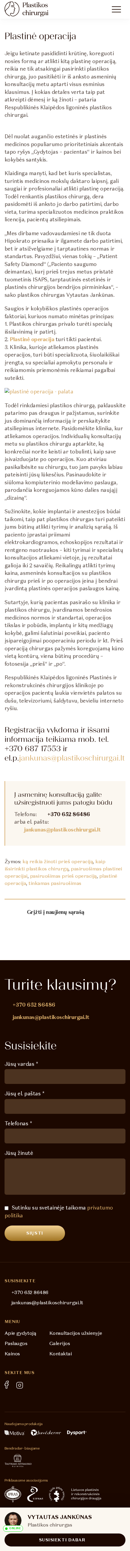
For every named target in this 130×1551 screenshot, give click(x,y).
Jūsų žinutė (19, 1153)
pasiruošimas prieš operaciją (63, 876)
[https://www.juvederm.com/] (46, 1433)
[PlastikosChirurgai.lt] (32, 9)
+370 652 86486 (68, 814)
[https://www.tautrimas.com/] (18, 1460)
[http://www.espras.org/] (35, 1494)
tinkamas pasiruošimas (54, 883)
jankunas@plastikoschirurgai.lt (72, 757)
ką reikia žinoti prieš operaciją (57, 861)
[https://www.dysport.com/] (76, 1433)
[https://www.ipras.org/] (13, 1494)
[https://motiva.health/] (15, 1432)
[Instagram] (19, 1385)
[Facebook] (7, 1385)
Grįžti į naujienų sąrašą (55, 912)
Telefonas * (18, 1123)
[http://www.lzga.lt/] (57, 1494)
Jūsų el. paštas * (24, 1093)
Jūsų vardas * (21, 1064)
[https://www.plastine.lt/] (86, 1494)
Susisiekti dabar (62, 1540)
